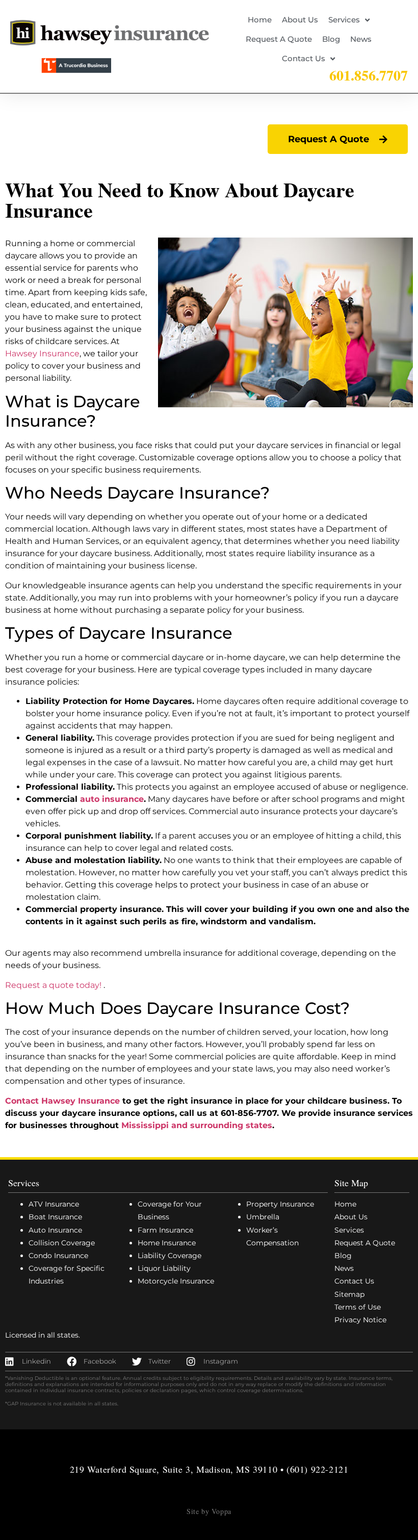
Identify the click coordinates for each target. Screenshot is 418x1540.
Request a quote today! (53, 985)
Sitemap (349, 1294)
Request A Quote (279, 39)
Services (344, 19)
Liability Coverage (169, 1255)
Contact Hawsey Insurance (62, 1101)
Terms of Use (357, 1307)
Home (260, 19)
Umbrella (262, 1216)
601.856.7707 (368, 75)
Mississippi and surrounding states (196, 1125)
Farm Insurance (165, 1230)
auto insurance (112, 799)
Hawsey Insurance (42, 353)
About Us (300, 19)
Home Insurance (167, 1242)
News (361, 39)
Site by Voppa (209, 1511)
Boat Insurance (55, 1216)
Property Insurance (280, 1204)
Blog (331, 39)
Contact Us (303, 58)
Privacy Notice (360, 1319)
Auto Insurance (55, 1230)
